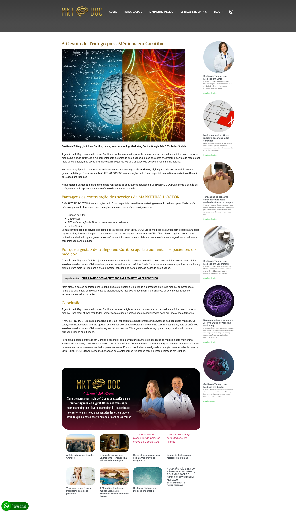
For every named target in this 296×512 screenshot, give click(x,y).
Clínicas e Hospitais (194, 11)
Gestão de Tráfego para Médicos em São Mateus (216, 262)
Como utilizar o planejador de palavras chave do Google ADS (146, 458)
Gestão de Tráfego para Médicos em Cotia (215, 77)
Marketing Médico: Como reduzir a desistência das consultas (216, 138)
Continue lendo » (210, 93)
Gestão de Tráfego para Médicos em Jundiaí (215, 385)
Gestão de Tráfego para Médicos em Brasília (145, 489)
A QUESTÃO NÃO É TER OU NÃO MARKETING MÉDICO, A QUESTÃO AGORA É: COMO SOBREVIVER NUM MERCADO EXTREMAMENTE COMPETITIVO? (181, 477)
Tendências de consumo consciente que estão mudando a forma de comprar (218, 200)
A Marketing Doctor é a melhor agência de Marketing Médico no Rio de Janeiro (114, 492)
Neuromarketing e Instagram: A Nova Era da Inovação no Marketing (218, 323)
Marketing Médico (161, 11)
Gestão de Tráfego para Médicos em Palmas (179, 456)
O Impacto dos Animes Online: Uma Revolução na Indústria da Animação (113, 458)
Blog (217, 11)
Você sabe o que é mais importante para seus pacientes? (78, 491)
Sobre (113, 11)
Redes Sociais (133, 11)
